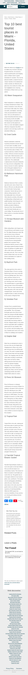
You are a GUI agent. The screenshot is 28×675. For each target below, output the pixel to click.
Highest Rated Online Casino (15, 625)
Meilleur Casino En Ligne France (15, 650)
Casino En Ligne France (15, 608)
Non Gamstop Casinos (16, 4)
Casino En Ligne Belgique (15, 658)
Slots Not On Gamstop (15, 605)
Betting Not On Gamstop (15, 612)
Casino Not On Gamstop (15, 632)
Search (23, 6)
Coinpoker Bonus (15, 661)
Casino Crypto (15, 641)
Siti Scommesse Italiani (15, 623)
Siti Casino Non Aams (15, 602)
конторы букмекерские (15, 645)
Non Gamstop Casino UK (15, 620)
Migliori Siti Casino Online (15, 599)
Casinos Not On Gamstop (15, 594)
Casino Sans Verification (15, 646)
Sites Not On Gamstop (15, 607)
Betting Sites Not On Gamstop (15, 638)
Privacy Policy (10, 668)
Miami (14, 18)
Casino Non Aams (15, 622)
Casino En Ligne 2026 (15, 648)
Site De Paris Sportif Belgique (15, 643)
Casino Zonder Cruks (12, 2)
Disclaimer (19, 668)
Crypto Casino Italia (15, 655)
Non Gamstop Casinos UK (15, 604)
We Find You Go (10, 63)
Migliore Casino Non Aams (15, 656)
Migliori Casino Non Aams (15, 640)
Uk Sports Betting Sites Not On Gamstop (15, 633)
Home (5, 17)
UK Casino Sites (15, 595)
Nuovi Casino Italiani (15, 600)
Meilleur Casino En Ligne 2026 (15, 651)
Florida (10, 18)
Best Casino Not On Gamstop (15, 597)
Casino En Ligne (15, 628)
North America (11, 17)
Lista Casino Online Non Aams (15, 635)
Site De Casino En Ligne (15, 659)
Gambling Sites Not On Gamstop (15, 615)
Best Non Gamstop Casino (15, 630)
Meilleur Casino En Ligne (15, 653)
